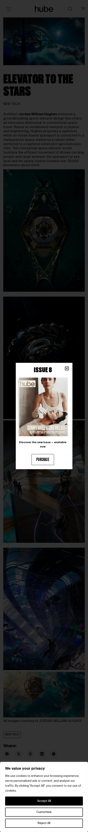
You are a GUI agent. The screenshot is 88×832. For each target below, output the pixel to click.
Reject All (44, 823)
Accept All (44, 801)
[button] (66, 368)
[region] (44, 797)
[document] (44, 416)
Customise (44, 812)
